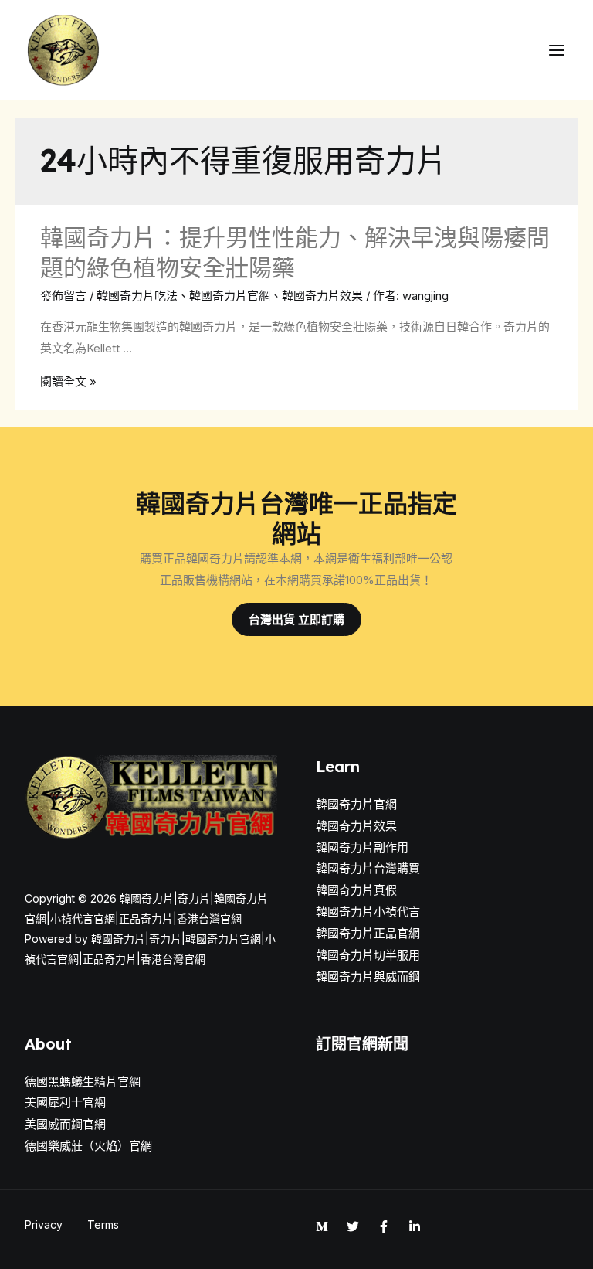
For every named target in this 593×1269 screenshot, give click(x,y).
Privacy (44, 1224)
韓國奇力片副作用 (362, 847)
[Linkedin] (414, 1226)
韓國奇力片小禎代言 (368, 911)
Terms (103, 1224)
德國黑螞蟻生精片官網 (83, 1081)
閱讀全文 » (68, 381)
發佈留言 (63, 295)
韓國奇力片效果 (322, 295)
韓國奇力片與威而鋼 (368, 976)
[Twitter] (353, 1226)
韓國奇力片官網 (229, 295)
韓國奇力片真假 (356, 890)
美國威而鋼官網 (65, 1124)
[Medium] (322, 1226)
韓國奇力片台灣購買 (368, 868)
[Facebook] (384, 1226)
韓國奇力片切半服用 (368, 954)
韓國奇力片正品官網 (368, 933)
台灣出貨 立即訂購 (296, 619)
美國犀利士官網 (65, 1102)
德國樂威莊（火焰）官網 (88, 1145)
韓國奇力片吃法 (137, 295)
